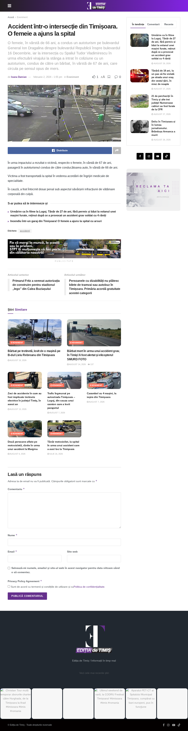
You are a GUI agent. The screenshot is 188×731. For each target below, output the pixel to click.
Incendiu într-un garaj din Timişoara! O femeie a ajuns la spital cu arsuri (56, 221)
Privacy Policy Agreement (25, 581)
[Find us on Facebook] (140, 156)
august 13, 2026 (17, 409)
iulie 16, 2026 (56, 454)
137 (92, 364)
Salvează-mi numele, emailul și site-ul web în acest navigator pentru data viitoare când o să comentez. (65, 569)
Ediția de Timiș (17, 725)
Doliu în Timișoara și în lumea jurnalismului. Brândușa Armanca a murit (163, 128)
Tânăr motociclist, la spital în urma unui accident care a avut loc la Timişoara (63, 445)
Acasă (11, 17)
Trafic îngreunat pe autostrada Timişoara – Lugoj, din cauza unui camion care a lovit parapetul (61, 400)
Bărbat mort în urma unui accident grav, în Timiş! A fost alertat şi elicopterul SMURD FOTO (93, 355)
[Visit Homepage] (96, 6)
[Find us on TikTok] (179, 725)
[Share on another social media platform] (117, 150)
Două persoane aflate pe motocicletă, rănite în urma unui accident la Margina (24, 445)
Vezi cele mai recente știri (94, 672)
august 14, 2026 (77, 364)
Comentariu (16, 489)
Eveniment (22, 17)
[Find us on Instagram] (148, 156)
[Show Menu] (9, 6)
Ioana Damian (19, 77)
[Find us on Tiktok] (166, 156)
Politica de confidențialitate (89, 586)
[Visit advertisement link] (64, 248)
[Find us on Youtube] (157, 156)
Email (12, 551)
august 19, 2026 (17, 360)
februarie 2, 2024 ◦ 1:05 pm (47, 77)
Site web (72, 551)
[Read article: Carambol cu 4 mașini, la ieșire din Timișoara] (104, 380)
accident (25, 231)
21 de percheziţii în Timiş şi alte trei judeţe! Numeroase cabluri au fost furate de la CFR (163, 103)
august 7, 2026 (57, 413)
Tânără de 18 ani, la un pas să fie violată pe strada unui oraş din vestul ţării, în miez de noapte (162, 77)
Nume (12, 535)
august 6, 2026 (17, 454)
